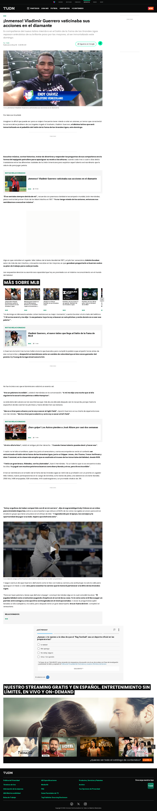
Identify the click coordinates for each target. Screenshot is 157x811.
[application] (52, 78)
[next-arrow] (102, 300)
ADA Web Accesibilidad (12, 793)
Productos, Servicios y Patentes (91, 780)
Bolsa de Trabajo (9, 797)
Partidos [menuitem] (34, 8)
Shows (61, 2)
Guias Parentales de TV (50, 793)
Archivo (82, 785)
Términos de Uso (9, 785)
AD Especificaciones (49, 780)
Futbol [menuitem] (54, 8)
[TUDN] (9, 8)
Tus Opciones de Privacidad (89, 789)
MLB (4, 16)
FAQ (42, 789)
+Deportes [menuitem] (64, 8)
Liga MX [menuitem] (44, 8)
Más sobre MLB (21, 282)
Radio (95, 2)
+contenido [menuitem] (77, 8)
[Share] (100, 43)
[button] (53, 549)
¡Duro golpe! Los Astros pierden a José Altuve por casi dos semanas (63, 427)
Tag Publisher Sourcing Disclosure (54, 797)
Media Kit (44, 785)
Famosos (77, 2)
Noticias (69, 2)
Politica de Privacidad (11, 780)
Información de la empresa (13, 789)
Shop (101, 2)
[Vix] (151, 8)
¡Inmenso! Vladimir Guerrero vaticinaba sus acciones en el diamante (62, 178)
